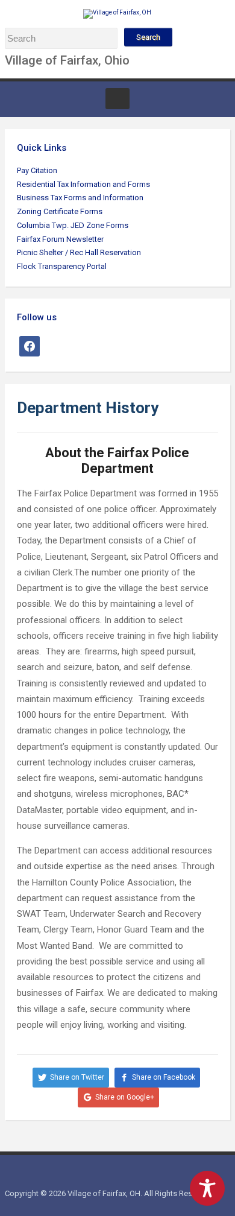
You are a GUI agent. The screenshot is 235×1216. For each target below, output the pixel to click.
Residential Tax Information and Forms (83, 184)
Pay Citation (37, 170)
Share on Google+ (124, 1097)
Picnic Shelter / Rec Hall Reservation (79, 252)
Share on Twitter (77, 1077)
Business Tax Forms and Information (80, 197)
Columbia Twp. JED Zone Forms (72, 225)
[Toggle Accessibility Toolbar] (207, 1188)
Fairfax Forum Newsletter (60, 239)
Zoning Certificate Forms (59, 211)
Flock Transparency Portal (62, 266)
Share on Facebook (163, 1077)
